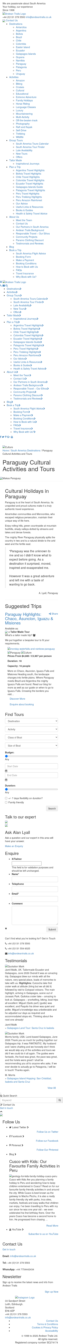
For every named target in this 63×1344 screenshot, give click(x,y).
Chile (18, 40)
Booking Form (23, 256)
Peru (18, 70)
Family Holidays (24, 100)
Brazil (19, 37)
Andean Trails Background (30, 230)
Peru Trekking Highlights (29, 196)
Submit (52, 929)
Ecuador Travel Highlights (29, 183)
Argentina (21, 30)
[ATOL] (4, 20)
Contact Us (12, 20)
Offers (19, 157)
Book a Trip (15, 250)
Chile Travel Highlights (28, 177)
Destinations (15, 23)
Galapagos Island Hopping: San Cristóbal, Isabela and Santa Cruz (28, 1080)
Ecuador (20, 50)
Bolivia (19, 33)
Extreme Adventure (26, 97)
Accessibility (51, 1330)
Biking (19, 83)
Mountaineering (24, 113)
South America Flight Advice (31, 253)
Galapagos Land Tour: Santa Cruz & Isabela (30, 1028)
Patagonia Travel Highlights (30, 190)
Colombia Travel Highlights (30, 180)
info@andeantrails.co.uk (38, 17)
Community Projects (26, 236)
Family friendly (16, 802)
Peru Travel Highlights (27, 193)
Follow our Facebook (47, 1140)
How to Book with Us (27, 266)
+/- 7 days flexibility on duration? (25, 798)
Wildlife (20, 137)
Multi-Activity (22, 117)
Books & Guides (24, 210)
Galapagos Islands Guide (29, 187)
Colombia (21, 43)
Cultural (20, 90)
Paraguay (21, 63)
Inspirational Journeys (27, 163)
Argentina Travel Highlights (30, 170)
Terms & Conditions (47, 1324)
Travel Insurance (25, 273)
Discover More (17, 698)
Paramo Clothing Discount (30, 240)
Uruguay (20, 73)
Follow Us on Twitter (47, 1131)
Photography (23, 123)
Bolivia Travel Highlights (28, 173)
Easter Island (23, 47)
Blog (11, 246)
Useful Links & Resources (29, 206)
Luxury (19, 110)
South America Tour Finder (30, 147)
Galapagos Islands (26, 53)
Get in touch (6, 1108)
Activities (13, 77)
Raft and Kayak (24, 127)
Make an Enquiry (14, 846)
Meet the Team (24, 220)
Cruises (20, 87)
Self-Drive (21, 130)
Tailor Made (15, 160)
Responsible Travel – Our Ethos (33, 233)
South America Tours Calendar (32, 143)
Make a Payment (25, 260)
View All (52, 1087)
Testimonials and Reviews (30, 243)
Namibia (20, 60)
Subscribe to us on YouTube (43, 1234)
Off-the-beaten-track (26, 120)
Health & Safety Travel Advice (31, 213)
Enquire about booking (22, 704)
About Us (14, 216)
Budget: (9, 752)
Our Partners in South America (32, 226)
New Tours (21, 153)
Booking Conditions (26, 263)
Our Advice (22, 203)
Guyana (20, 57)
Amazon (20, 80)
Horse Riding (23, 103)
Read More (52, 1225)
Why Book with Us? (26, 276)
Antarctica (21, 27)
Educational (22, 93)
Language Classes (26, 107)
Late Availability (24, 150)
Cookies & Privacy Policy (45, 1327)
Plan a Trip (15, 167)
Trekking (20, 133)
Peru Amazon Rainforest (29, 200)
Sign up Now (51, 1291)
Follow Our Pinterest (47, 1149)
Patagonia (21, 67)
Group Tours (16, 140)
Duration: (10, 785)
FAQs (19, 270)
